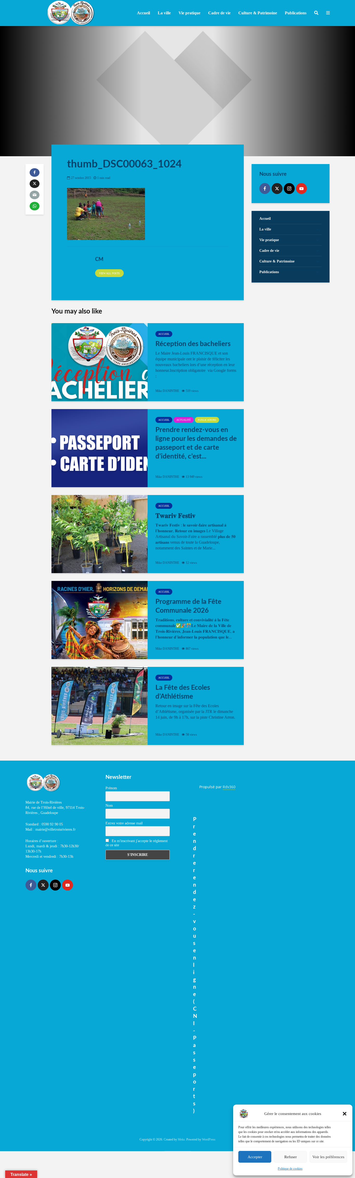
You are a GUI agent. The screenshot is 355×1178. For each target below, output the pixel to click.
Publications (207, 419)
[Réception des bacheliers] (99, 362)
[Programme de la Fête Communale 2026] (99, 620)
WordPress (208, 1139)
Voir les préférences (328, 1157)
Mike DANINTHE (167, 391)
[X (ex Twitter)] (277, 188)
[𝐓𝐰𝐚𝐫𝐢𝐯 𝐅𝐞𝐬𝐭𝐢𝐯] (99, 534)
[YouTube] (301, 188)
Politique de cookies (290, 1168)
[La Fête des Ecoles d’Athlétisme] (99, 706)
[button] (344, 1113)
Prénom (111, 788)
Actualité (183, 419)
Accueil (143, 13)
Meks (181, 1139)
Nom (109, 805)
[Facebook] (264, 188)
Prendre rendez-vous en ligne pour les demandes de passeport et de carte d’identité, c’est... (196, 443)
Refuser (290, 1157)
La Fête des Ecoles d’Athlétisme (182, 692)
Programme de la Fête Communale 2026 (188, 606)
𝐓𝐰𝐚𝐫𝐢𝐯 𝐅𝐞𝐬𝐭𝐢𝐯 (175, 515)
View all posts (109, 273)
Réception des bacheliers (193, 344)
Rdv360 (229, 786)
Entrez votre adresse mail (124, 823)
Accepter (255, 1157)
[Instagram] (289, 188)
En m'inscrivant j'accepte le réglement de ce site (137, 843)
